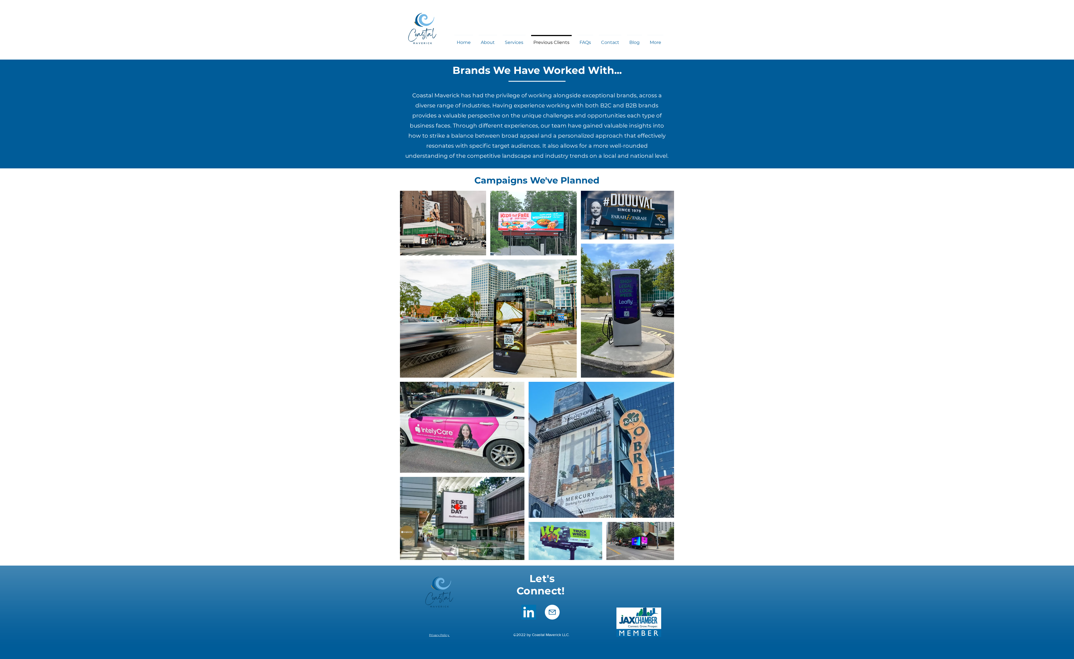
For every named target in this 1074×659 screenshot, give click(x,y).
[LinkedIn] (528, 612)
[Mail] (552, 612)
